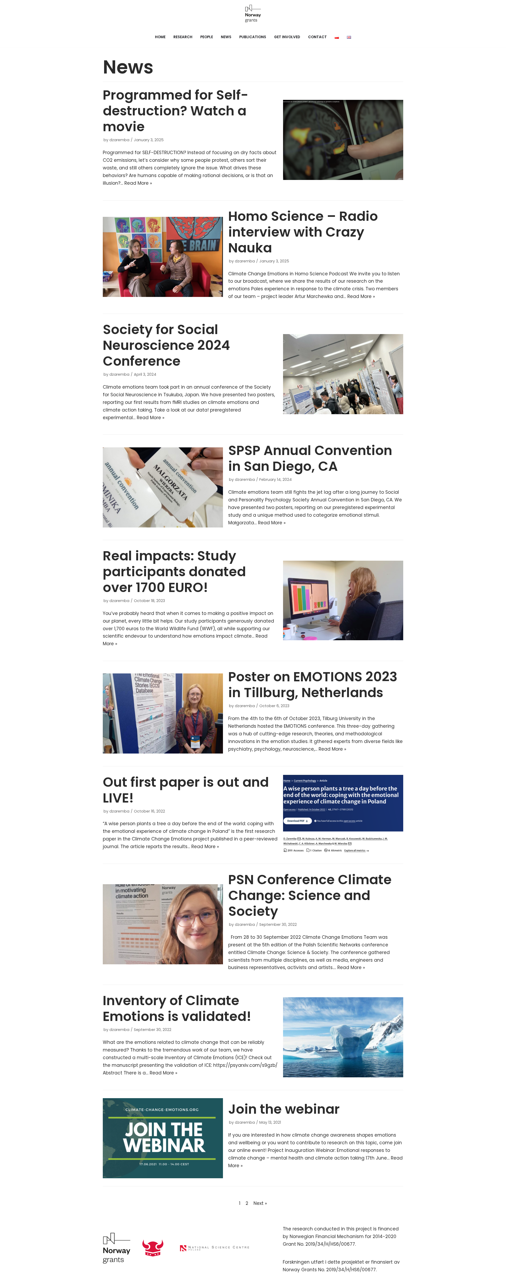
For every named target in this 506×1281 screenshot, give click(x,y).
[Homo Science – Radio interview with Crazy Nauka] (163, 257)
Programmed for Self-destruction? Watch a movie (175, 111)
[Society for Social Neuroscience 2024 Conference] (343, 374)
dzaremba (119, 140)
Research (182, 37)
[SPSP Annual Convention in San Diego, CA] (163, 487)
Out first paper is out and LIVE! (186, 790)
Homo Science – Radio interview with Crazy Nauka (303, 232)
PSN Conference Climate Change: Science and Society (310, 895)
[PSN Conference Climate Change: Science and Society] (163, 924)
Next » (260, 1203)
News (226, 37)
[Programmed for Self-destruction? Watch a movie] (343, 140)
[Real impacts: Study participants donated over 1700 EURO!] (343, 600)
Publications (252, 37)
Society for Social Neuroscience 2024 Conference (166, 345)
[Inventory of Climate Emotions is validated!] (343, 1037)
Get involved (287, 37)
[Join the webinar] (163, 1138)
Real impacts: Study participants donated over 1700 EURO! (174, 571)
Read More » (138, 183)
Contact (317, 37)
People (206, 37)
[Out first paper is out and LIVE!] (343, 815)
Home (160, 37)
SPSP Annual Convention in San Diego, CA (310, 458)
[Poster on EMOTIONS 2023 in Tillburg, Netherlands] (163, 713)
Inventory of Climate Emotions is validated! (177, 1008)
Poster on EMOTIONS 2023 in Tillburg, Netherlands (312, 684)
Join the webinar (284, 1109)
